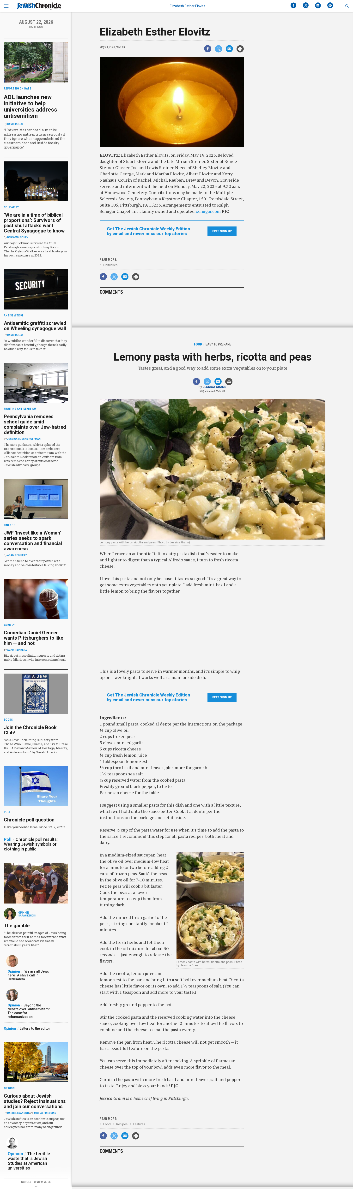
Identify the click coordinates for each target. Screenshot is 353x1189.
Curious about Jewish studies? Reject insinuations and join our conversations (35, 1101)
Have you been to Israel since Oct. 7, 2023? (34, 827)
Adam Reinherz (17, 555)
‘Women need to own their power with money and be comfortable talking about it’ (35, 563)
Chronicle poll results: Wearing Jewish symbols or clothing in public (31, 844)
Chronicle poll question (29, 820)
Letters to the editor (35, 1028)
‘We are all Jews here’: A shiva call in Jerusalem (28, 975)
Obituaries (110, 265)
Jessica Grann (214, 387)
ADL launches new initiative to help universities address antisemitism (30, 106)
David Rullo (15, 124)
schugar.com (209, 211)
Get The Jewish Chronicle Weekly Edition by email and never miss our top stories (148, 231)
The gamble (17, 925)
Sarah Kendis (27, 915)
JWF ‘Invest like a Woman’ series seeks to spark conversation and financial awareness (33, 541)
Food (107, 1124)
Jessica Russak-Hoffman (24, 439)
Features (139, 1124)
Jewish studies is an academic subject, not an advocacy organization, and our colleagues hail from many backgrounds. (34, 1123)
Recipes (122, 1124)
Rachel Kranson (18, 1113)
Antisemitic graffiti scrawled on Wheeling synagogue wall (35, 325)
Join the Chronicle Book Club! (30, 730)
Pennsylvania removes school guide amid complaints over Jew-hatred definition (35, 424)
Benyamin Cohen (17, 237)
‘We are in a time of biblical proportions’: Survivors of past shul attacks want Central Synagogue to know (34, 223)
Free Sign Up (222, 231)
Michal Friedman (45, 1113)
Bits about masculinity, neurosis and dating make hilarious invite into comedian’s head (35, 657)
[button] (347, 6)
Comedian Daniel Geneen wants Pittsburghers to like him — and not (33, 638)
